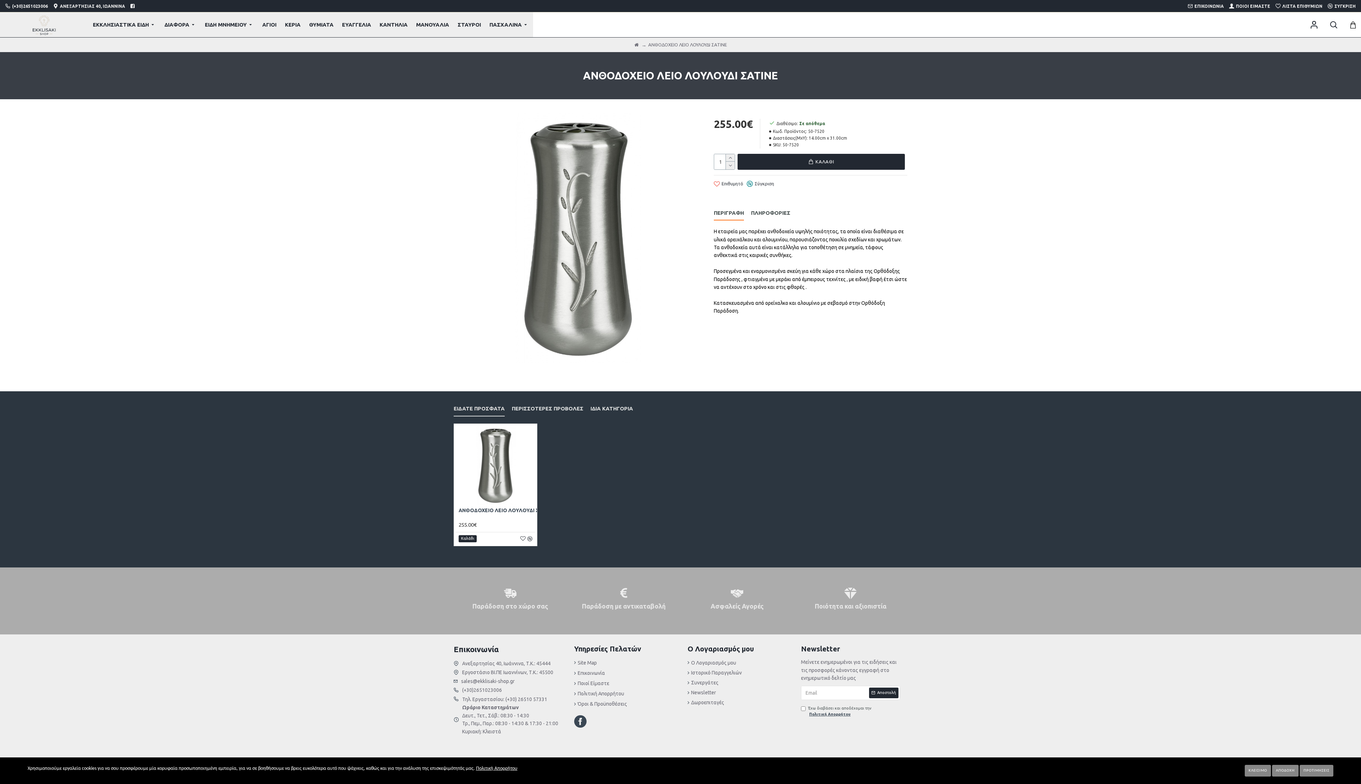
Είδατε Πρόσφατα (479, 408)
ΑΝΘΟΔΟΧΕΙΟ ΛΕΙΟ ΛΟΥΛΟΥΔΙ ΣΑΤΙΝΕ (506, 510)
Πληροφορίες (770, 213)
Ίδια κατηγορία (611, 408)
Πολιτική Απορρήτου (496, 768)
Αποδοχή (1285, 771)
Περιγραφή (729, 213)
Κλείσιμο (1258, 771)
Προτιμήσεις (1316, 771)
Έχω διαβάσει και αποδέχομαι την (840, 711)
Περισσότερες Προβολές (547, 408)
